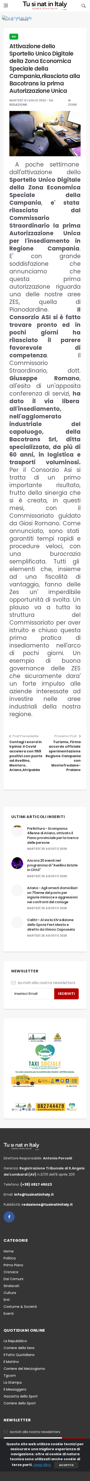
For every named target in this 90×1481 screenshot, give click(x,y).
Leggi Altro (42, 1464)
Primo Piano (13, 1265)
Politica (10, 1258)
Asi (14, 36)
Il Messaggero (15, 1389)
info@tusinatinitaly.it (34, 1194)
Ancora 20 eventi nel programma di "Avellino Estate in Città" (52, 865)
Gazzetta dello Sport (21, 1396)
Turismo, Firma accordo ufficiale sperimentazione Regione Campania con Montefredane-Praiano (63, 756)
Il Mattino (11, 1361)
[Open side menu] (6, 5)
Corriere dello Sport (20, 1403)
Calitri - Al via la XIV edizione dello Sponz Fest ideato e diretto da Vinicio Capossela (51, 925)
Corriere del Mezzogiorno (24, 1368)
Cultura (10, 1292)
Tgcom (10, 1375)
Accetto (66, 1465)
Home (9, 1251)
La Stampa (13, 1382)
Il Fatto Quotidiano (19, 1354)
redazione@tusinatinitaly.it (47, 1204)
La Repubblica (15, 1341)
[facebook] (9, 1216)
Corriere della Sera (19, 1347)
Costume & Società (20, 1306)
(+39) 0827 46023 (36, 1184)
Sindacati (11, 1285)
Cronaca (11, 1272)
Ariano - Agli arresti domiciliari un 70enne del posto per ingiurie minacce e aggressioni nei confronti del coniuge (52, 895)
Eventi (9, 1313)
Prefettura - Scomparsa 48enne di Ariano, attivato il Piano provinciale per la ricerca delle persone (52, 835)
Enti (7, 1299)
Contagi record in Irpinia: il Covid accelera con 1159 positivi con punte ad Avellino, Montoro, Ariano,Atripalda (25, 756)
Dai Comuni (13, 1279)
